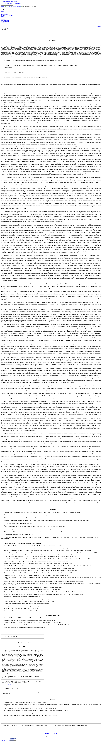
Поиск (2, 22)
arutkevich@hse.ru (9, 684)
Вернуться (3, 734)
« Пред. (47, 733)
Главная (19, 3)
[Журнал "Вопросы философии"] (9, 1)
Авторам (15, 3)
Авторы (2, 16)
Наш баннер (3, 24)
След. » (55, 733)
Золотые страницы (5, 21)
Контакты (3, 3)
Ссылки (7, 3)
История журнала (5, 20)
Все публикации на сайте (15, 6)
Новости (11, 3)
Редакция (3, 19)
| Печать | (99, 26)
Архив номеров (4, 14)
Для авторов (3, 17)
